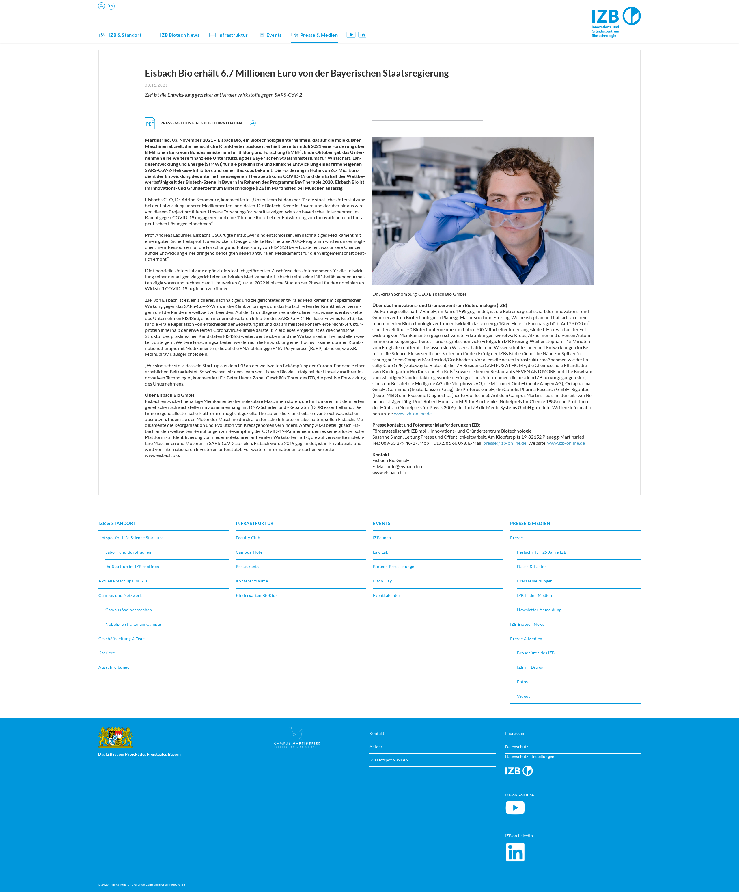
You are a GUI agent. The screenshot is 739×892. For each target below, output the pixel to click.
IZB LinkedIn (362, 34)
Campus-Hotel (250, 552)
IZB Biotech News (179, 35)
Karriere (106, 652)
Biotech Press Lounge (393, 566)
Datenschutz (516, 746)
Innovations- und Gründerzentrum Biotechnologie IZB (147, 884)
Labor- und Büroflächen (128, 552)
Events (274, 35)
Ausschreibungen (115, 667)
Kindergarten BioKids (400, 16)
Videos (523, 696)
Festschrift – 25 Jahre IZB (541, 552)
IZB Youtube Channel (351, 34)
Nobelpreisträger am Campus (133, 624)
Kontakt (377, 733)
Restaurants (247, 566)
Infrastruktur (233, 35)
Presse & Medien (319, 35)
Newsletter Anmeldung (539, 609)
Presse (516, 537)
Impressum (515, 733)
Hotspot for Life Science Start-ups (130, 537)
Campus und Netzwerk (120, 595)
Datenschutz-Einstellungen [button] (529, 756)
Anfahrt (377, 746)
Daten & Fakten (532, 566)
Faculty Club (248, 537)
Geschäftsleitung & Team (403, 24)
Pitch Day (382, 580)
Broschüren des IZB (536, 652)
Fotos (522, 681)
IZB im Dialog (392, 24)
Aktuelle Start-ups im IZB (122, 580)
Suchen (188, 13)
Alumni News (392, 24)
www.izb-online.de (413, 413)
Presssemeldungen (535, 580)
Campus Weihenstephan (128, 609)
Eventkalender (386, 595)
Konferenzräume (252, 580)
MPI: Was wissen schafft (403, 16)
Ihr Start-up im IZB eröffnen (132, 566)
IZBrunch (382, 537)
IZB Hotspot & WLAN (389, 759)
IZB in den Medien (534, 595)
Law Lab (380, 552)
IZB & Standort (125, 35)
